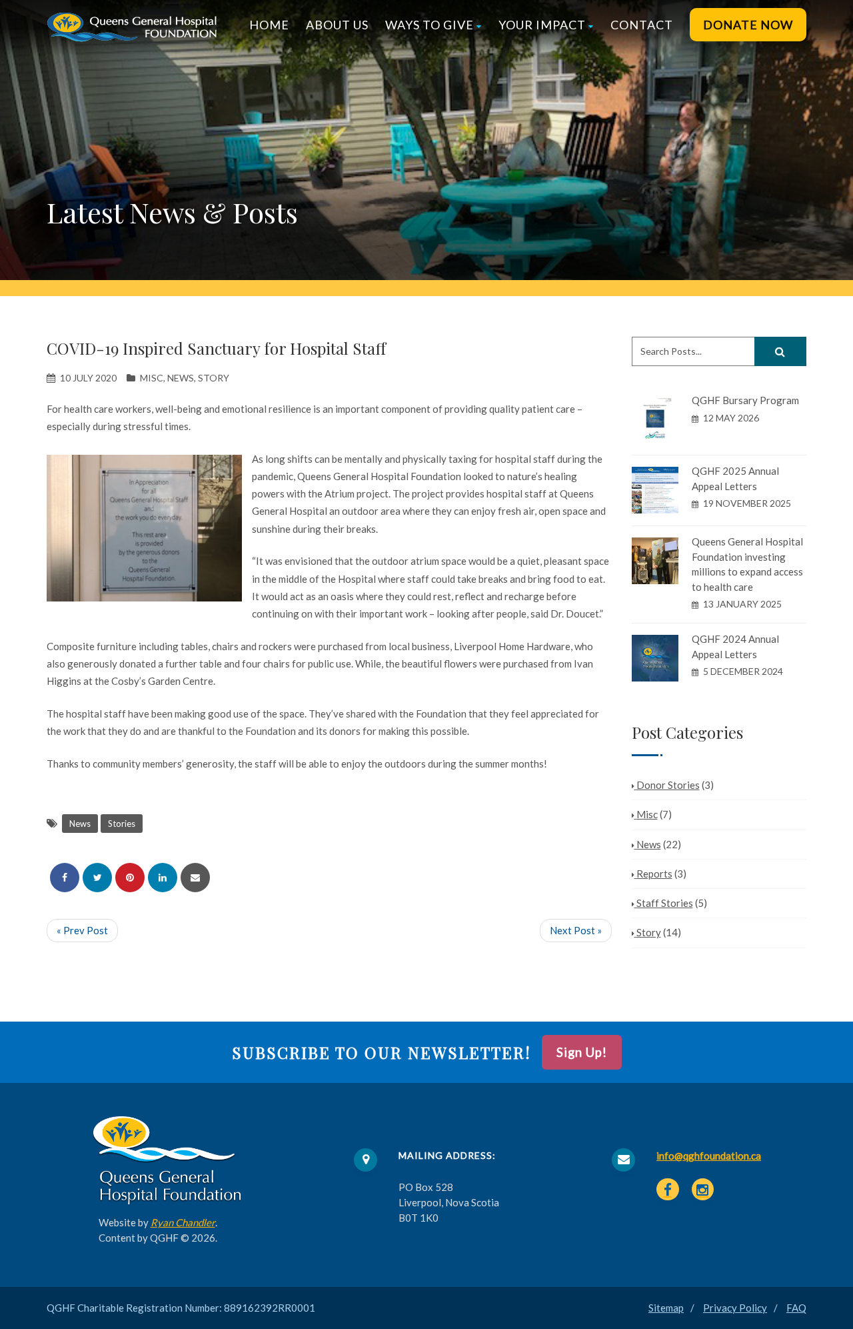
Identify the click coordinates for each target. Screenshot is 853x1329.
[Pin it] (130, 877)
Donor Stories (668, 785)
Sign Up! (581, 1052)
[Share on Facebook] (64, 877)
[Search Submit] (780, 351)
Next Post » (576, 930)
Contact (641, 24)
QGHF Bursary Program (745, 400)
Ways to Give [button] (429, 24)
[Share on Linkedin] (162, 877)
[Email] (195, 877)
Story (213, 377)
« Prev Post (82, 930)
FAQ (796, 1308)
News (180, 377)
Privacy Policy (735, 1308)
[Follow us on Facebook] (667, 1189)
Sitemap (666, 1308)
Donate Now (748, 24)
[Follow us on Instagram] (703, 1189)
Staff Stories (664, 903)
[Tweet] (97, 877)
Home (269, 24)
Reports (654, 874)
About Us (337, 24)
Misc (151, 377)
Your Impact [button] (542, 24)
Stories (121, 823)
